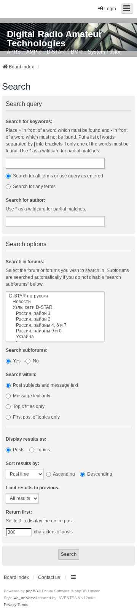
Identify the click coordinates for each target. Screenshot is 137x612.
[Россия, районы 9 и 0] (55, 331)
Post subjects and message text (45, 385)
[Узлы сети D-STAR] (55, 307)
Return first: (19, 512)
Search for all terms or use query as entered (57, 176)
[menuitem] (10, 604)
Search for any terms (34, 186)
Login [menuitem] (110, 8)
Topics (42, 449)
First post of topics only (36, 417)
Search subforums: (27, 350)
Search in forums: (25, 261)
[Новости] (55, 302)
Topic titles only (28, 406)
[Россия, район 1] (55, 313)
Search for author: (25, 200)
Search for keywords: (29, 121)
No (35, 361)
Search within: (21, 374)
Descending (99, 474)
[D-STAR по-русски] (55, 296)
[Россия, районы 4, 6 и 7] (55, 325)
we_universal (25, 598)
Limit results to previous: (33, 487)
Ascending (63, 474)
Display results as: (26, 439)
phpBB (32, 591)
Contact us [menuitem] (49, 577)
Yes (16, 361)
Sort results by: (22, 463)
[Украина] (55, 337)
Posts (18, 449)
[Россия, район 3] (55, 319)
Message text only (31, 396)
